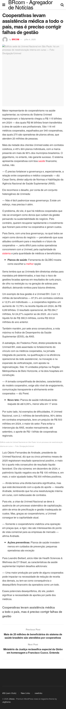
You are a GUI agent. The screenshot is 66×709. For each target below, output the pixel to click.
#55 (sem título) (9, 693)
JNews (12, 698)
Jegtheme (6, 702)
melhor (30, 264)
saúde (41, 161)
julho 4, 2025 (30, 39)
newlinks (38, 693)
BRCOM (15, 39)
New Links (25, 693)
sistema (6, 253)
